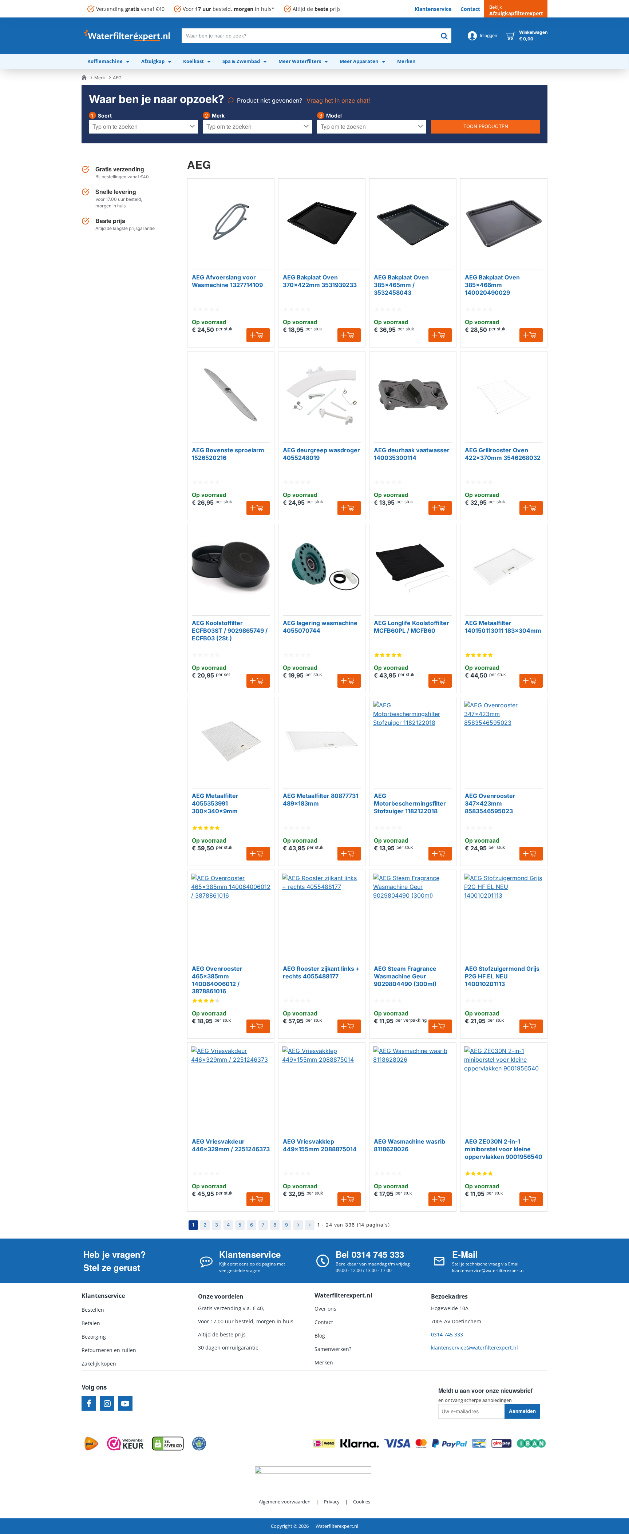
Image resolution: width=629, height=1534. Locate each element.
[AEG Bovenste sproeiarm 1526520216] (230, 394)
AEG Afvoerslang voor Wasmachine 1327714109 (227, 281)
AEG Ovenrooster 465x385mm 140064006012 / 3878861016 (217, 980)
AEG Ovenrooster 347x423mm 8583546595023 (490, 803)
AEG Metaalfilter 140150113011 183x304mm (503, 626)
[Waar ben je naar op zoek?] (444, 35)
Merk (99, 77)
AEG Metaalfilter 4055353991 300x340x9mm (215, 803)
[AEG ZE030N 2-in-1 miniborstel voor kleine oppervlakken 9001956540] (503, 1086)
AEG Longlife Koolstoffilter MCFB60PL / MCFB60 (411, 626)
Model (334, 115)
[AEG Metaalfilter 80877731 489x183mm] (321, 740)
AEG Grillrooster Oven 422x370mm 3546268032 (503, 453)
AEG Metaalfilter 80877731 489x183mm (320, 799)
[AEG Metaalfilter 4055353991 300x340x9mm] (230, 740)
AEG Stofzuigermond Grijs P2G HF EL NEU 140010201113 (502, 976)
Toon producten (485, 126)
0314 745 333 (447, 1334)
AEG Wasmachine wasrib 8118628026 (409, 1145)
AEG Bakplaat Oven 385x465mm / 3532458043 (401, 285)
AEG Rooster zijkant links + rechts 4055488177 (321, 972)
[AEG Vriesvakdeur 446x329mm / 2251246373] (230, 1086)
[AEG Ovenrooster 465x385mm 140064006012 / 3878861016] (230, 913)
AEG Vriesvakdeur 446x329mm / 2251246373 (231, 1145)
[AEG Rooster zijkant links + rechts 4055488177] (321, 913)
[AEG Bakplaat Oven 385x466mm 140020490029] (503, 222)
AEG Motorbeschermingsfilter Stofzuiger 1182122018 (410, 803)
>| (310, 1225)
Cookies (361, 1501)
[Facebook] (89, 1403)
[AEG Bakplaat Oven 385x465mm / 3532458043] (412, 222)
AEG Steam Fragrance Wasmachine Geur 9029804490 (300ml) (405, 976)
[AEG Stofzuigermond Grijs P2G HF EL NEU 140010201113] (503, 913)
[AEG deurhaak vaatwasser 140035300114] (412, 394)
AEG (117, 77)
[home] (84, 77)
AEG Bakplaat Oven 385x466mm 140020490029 (492, 285)
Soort (105, 115)
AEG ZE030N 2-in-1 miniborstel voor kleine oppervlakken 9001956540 (503, 1149)
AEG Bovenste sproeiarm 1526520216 (228, 453)
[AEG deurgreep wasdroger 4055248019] (321, 394)
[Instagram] (107, 1403)
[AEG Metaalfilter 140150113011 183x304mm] (503, 567)
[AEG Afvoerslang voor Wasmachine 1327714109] (230, 222)
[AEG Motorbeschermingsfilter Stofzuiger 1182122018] (412, 740)
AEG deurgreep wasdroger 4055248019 (321, 453)
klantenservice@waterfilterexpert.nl (474, 1347)
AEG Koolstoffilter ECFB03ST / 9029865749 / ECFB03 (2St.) (230, 630)
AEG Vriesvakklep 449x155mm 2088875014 (320, 1145)
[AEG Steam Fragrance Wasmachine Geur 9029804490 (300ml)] (412, 913)
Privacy (332, 1501)
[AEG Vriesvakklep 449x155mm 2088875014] (321, 1086)
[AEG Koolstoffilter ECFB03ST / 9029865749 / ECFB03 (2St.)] (230, 567)
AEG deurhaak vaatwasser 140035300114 (412, 453)
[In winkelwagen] (258, 335)
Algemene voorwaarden (284, 1501)
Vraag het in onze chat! (338, 100)
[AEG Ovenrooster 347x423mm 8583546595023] (503, 740)
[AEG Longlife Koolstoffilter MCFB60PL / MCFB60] (412, 567)
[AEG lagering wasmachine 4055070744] (321, 567)
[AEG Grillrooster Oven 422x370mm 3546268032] (503, 394)
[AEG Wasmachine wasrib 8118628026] (412, 1086)
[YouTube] (125, 1403)
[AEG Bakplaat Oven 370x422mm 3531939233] (321, 222)
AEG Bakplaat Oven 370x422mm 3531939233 (320, 281)
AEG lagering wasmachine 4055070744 (320, 626)
